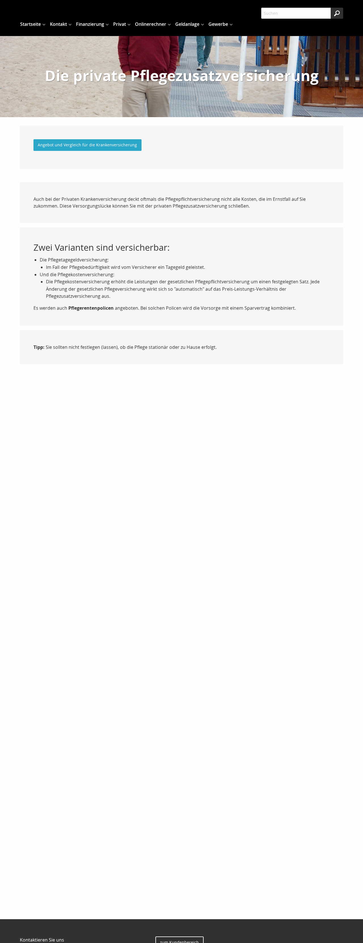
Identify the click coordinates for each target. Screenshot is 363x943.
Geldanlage (187, 24)
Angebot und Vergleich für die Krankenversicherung (87, 144)
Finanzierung (90, 24)
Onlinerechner (150, 24)
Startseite (30, 24)
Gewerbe (218, 24)
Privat (119, 24)
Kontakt (58, 24)
